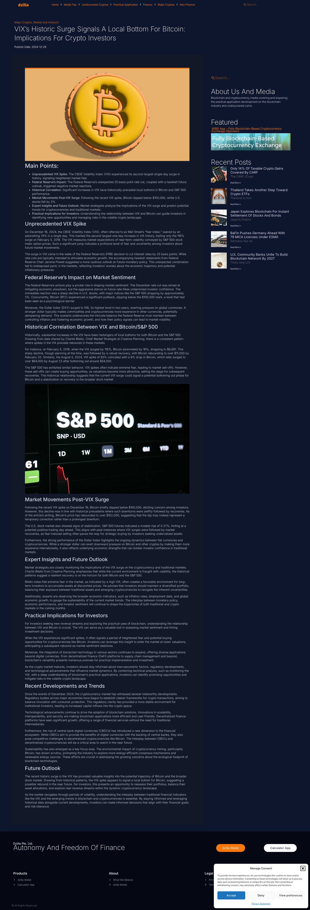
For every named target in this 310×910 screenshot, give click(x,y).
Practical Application (126, 4)
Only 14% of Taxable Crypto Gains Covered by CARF (256, 170)
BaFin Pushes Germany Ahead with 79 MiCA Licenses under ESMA (257, 235)
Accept (231, 895)
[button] (303, 868)
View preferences (290, 895)
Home (55, 4)
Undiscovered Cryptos (95, 4)
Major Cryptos (166, 4)
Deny (261, 895)
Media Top (70, 4)
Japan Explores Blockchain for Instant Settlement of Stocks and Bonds (259, 213)
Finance (147, 4)
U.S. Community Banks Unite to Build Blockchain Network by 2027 (259, 256)
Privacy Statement (261, 903)
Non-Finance (187, 4)
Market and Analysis (46, 22)
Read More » (235, 183)
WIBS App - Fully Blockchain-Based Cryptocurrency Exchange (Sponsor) (247, 130)
